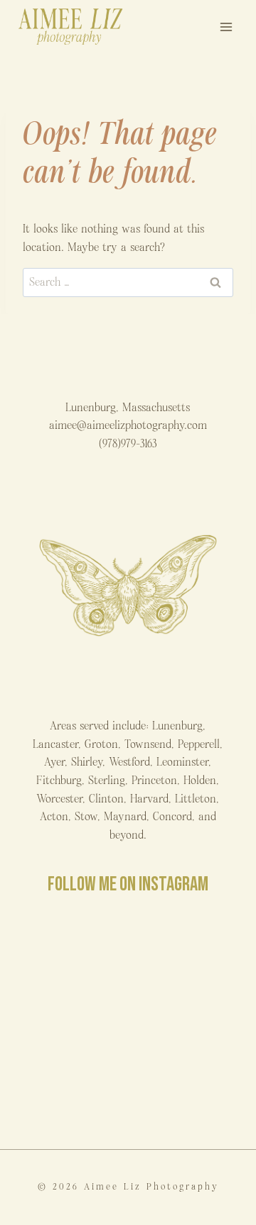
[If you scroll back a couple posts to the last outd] (70, 1092)
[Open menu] (226, 27)
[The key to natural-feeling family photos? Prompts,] (70, 1025)
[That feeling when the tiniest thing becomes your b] (185, 958)
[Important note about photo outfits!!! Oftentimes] (70, 958)
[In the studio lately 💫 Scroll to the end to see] (185, 1092)
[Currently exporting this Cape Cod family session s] (185, 1025)
